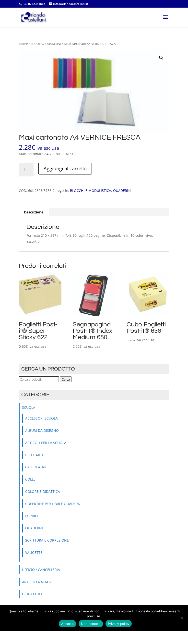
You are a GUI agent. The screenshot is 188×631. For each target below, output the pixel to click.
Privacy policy (118, 624)
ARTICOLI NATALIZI (37, 582)
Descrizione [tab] (33, 212)
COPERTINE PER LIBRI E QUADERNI (53, 503)
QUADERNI (53, 43)
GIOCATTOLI (32, 594)
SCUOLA (37, 43)
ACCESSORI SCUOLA (41, 418)
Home (23, 43)
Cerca (66, 379)
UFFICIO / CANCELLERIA (41, 569)
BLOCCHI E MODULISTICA (90, 190)
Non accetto (91, 624)
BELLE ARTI (34, 455)
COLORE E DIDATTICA (42, 491)
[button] (161, 57)
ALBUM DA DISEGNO (42, 430)
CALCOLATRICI (36, 467)
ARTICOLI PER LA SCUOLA (45, 442)
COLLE (30, 479)
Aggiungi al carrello (65, 168)
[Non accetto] (181, 618)
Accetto (67, 624)
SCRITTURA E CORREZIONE (47, 540)
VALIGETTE (33, 552)
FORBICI (31, 516)
